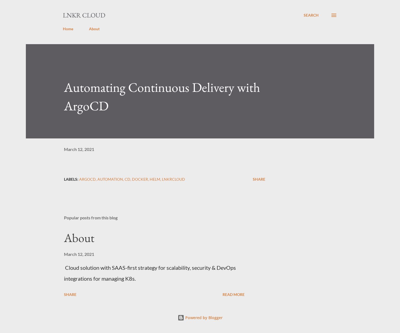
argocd (87, 179)
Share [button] (259, 179)
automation (110, 179)
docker (140, 179)
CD (127, 179)
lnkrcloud (173, 179)
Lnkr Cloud (84, 15)
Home (68, 28)
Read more (234, 294)
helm (155, 179)
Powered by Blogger (203, 317)
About (94, 28)
